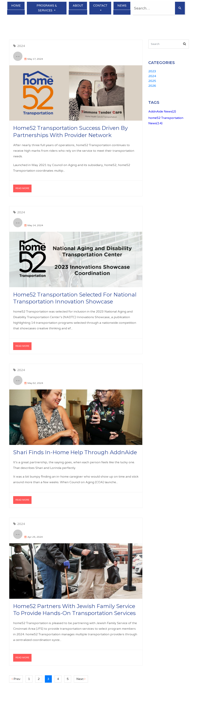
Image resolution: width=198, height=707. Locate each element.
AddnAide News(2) (162, 111)
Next (82, 679)
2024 (21, 46)
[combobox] (153, 8)
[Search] (180, 8)
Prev (18, 679)
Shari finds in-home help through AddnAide (75, 452)
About (78, 5)
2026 (152, 86)
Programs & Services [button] (47, 8)
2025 (152, 81)
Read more (22, 188)
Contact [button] (100, 5)
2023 (152, 71)
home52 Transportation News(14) (165, 120)
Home (16, 5)
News (121, 5)
